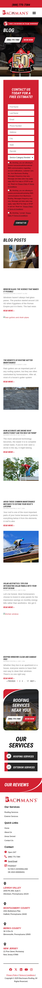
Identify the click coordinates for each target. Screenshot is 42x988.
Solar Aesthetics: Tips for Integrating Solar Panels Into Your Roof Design (20, 585)
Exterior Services (24, 767)
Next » (33, 681)
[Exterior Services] (9, 767)
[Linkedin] (21, 969)
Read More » (8, 310)
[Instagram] (31, 969)
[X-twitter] (16, 969)
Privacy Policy (23, 184)
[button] (34, 13)
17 (28, 681)
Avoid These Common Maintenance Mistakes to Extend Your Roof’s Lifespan (19, 504)
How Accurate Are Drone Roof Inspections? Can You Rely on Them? (19, 431)
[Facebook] (11, 969)
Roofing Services (23, 756)
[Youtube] (26, 969)
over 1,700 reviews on (16, 24)
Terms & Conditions (16, 209)
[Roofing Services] (9, 756)
